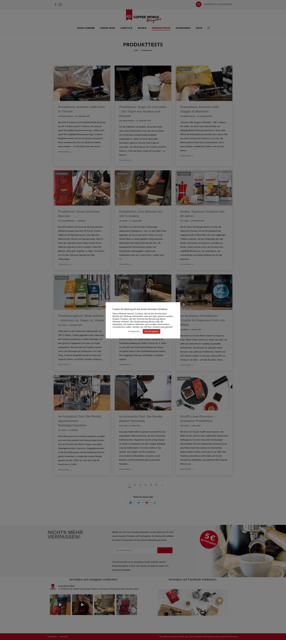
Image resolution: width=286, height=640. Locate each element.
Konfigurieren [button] (134, 331)
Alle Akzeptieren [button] (151, 331)
